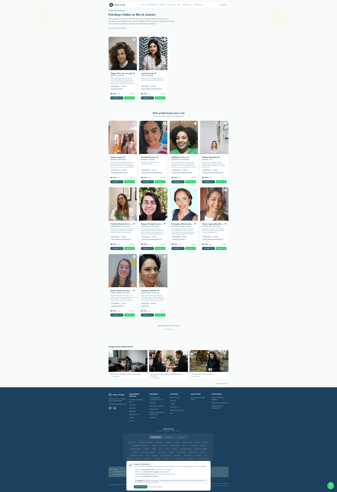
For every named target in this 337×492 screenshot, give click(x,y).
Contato (172, 404)
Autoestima (132, 411)
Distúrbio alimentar (181, 452)
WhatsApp (128, 98)
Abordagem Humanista (156, 406)
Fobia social (154, 455)
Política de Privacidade (177, 410)
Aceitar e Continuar (140, 487)
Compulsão (175, 449)
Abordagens (168, 437)
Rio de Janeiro (168, 329)
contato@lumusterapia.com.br (117, 404)
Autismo (203, 445)
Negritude (138, 459)
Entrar (225, 5)
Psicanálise (153, 403)
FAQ (171, 413)
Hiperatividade (177, 455)
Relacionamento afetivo (204, 459)
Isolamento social (188, 455)
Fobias (147, 455)
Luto (205, 455)
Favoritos (161, 4)
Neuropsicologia (148, 459)
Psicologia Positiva (179, 459)
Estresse (131, 417)
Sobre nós (173, 401)
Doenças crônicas (193, 452)
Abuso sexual (132, 442)
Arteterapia (154, 445)
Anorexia (198, 442)
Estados (181, 437)
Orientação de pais (167, 459)
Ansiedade (132, 405)
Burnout (131, 420)
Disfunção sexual (162, 452)
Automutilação (194, 445)
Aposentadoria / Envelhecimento (140, 445)
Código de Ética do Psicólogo (219, 403)
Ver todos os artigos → (222, 383)
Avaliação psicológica (135, 449)
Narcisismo (130, 459)
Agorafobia (168, 442)
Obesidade (157, 459)
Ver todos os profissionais (117, 28)
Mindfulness (153, 417)
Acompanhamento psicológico (145, 442)
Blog (179, 4)
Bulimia (154, 449)
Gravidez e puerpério (165, 455)
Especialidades (155, 437)
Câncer (167, 449)
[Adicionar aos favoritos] (134, 39)
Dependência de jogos (186, 449)
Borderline (146, 449)
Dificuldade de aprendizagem (148, 452)
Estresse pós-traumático (137, 455)
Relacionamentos (134, 414)
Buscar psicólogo (152, 4)
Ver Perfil (115, 98)
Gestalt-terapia (154, 409)
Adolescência (159, 442)
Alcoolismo (176, 442)
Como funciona (171, 4)
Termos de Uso (174, 407)
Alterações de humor (187, 442)
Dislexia (171, 452)
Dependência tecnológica (200, 449)
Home (143, 4)
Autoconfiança (163, 445)
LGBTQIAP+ (198, 455)
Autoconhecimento (174, 445)
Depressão (132, 408)
